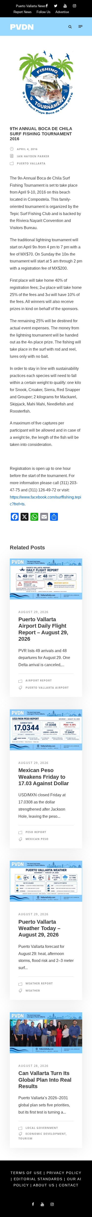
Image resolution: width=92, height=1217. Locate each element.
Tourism (25, 1138)
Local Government (42, 1128)
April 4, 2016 (27, 149)
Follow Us (44, 12)
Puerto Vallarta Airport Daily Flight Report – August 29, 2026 (43, 629)
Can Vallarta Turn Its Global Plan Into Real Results (44, 1079)
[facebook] (47, 6)
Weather (33, 990)
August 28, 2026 (33, 1066)
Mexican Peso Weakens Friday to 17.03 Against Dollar (43, 776)
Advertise (62, 12)
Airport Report (39, 680)
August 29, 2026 (33, 612)
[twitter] (55, 6)
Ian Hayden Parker (33, 156)
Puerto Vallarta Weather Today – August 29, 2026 (39, 928)
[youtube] (65, 6)
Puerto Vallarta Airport (47, 687)
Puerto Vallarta (31, 163)
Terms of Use (27, 1173)
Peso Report (36, 832)
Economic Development (46, 1134)
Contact (69, 1185)
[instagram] (74, 6)
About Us (44, 1185)
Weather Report (39, 983)
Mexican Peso (37, 839)
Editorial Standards (39, 1179)
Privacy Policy (64, 1173)
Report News (22, 12)
